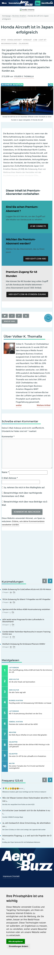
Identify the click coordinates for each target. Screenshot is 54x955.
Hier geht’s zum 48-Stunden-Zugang (27, 294)
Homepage (6, 16)
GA (11, 592)
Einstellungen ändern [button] (18, 946)
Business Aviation (19, 16)
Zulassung (24, 43)
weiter (19, 405)
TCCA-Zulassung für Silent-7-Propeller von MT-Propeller (26, 599)
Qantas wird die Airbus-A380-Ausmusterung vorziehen (26, 609)
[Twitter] (5, 316)
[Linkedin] (26, 316)
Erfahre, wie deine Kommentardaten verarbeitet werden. (23, 523)
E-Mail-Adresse (10, 478)
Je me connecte (38, 226)
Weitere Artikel (43, 405)
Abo (37, 3)
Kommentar (8, 436)
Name (5, 472)
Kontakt (16, 876)
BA (11, 602)
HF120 (3, 39)
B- (10, 637)
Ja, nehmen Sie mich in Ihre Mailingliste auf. (24, 487)
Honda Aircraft (14, 39)
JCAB (35, 39)
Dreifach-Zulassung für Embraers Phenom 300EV (23, 644)
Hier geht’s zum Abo (35, 259)
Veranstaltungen (16, 3)
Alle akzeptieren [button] (15, 941)
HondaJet (27, 39)
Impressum (7, 876)
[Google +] (19, 316)
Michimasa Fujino (9, 43)
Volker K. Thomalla (24, 76)
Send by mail (9, 321)
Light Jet (42, 39)
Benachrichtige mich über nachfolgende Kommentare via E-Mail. (22, 494)
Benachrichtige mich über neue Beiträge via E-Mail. (25, 503)
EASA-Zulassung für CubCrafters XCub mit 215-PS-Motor (26, 589)
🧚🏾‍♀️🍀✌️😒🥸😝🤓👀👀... (13, 788)
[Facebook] (12, 316)
